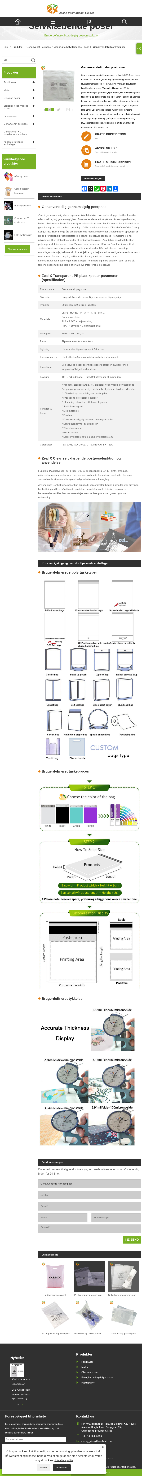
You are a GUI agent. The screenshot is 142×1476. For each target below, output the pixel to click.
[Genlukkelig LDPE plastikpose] (89, 1314)
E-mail (107, 1472)
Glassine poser (12, 98)
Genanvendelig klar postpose (109, 46)
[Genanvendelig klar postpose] (49, 109)
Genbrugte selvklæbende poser (71, 46)
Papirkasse (10, 82)
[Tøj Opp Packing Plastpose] (55, 1314)
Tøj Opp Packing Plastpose (55, 1333)
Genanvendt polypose (38, 46)
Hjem (5, 46)
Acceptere (61, 1467)
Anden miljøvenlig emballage (13, 143)
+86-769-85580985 (92, 1436)
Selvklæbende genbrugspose (124, 1295)
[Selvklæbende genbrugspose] (123, 1275)
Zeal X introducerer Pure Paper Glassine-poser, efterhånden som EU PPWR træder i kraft (29, 1379)
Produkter (18, 46)
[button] (18, 1404)
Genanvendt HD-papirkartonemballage (16, 132)
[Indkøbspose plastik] (55, 1275)
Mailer (7, 90)
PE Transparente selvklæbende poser (90, 1295)
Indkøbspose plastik (55, 1295)
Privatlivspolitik (64, 1460)
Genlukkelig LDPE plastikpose (90, 1333)
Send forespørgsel (93, 178)
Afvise (43, 1467)
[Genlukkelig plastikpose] (123, 1314)
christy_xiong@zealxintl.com (96, 1441)
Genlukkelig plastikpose (123, 1333)
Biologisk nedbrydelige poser (16, 107)
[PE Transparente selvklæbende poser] (89, 1275)
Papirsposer (10, 116)
